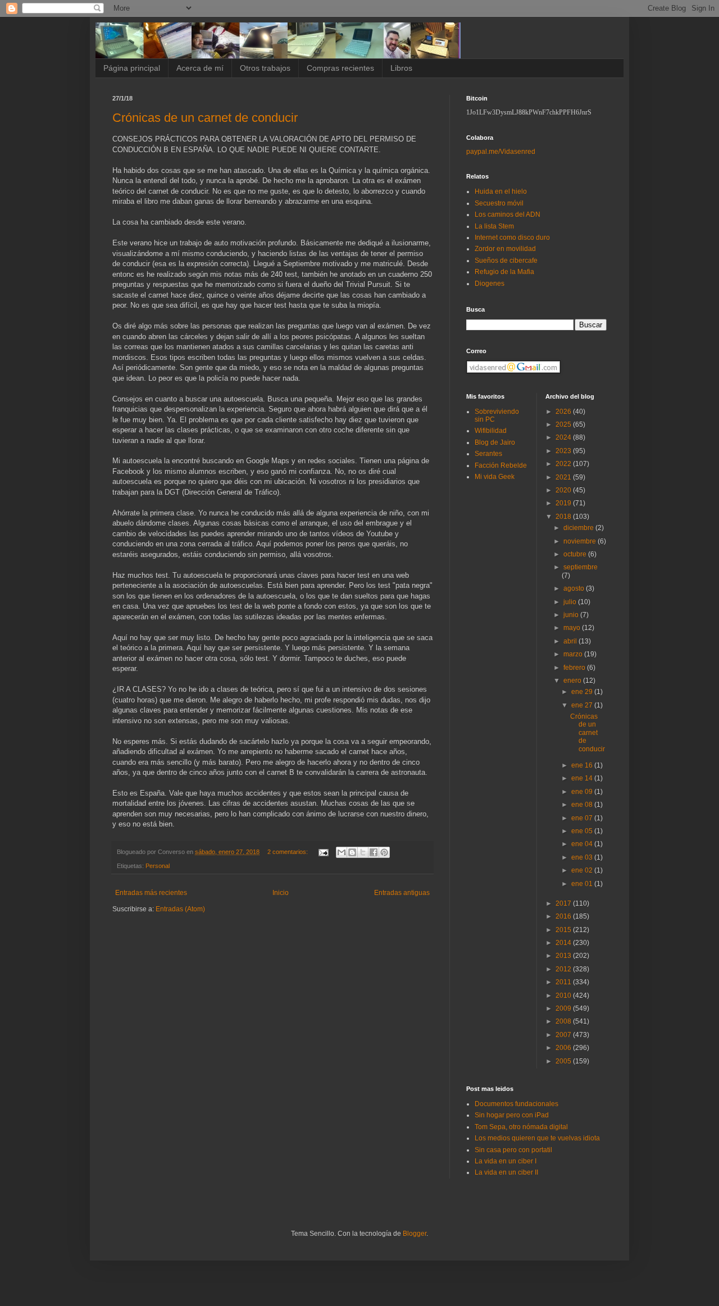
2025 (564, 424)
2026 (564, 411)
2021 (564, 477)
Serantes (488, 454)
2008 (564, 1021)
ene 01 (582, 884)
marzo (573, 654)
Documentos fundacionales (516, 1104)
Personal (157, 865)
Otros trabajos (265, 67)
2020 (564, 490)
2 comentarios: (288, 851)
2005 (564, 1061)
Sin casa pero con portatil (513, 1150)
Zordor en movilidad (505, 249)
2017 (564, 903)
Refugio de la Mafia (504, 272)
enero (573, 680)
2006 (564, 1048)
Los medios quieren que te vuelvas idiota (537, 1138)
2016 (564, 916)
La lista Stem (494, 226)
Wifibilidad (491, 431)
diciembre (579, 528)
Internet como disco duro (512, 237)
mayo (572, 628)
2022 (564, 464)
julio (570, 602)
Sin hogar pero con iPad (512, 1115)
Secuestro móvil (499, 203)
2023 (564, 451)
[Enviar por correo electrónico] (341, 852)
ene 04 (582, 844)
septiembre (580, 567)
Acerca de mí (200, 67)
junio (571, 615)
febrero (575, 668)
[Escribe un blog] (352, 852)
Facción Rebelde (501, 465)
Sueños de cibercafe (506, 260)
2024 (564, 437)
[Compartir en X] (362, 852)
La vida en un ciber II (506, 1172)
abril (571, 641)
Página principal (131, 67)
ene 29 (582, 692)
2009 (564, 1008)
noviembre (580, 541)
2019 (564, 503)
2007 (564, 1035)
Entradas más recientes (151, 893)
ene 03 (582, 857)
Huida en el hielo (501, 191)
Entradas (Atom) (180, 909)
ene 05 (582, 831)
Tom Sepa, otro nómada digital (521, 1127)
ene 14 (582, 778)
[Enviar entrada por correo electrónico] (323, 851)
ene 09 (582, 792)
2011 (564, 982)
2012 (564, 969)
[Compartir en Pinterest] (384, 852)
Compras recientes (340, 67)
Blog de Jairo (495, 442)
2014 (564, 943)
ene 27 (582, 705)
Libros (401, 67)
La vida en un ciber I (505, 1161)
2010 (564, 995)
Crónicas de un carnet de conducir (205, 118)
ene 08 (582, 805)
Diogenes (489, 283)
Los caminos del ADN (507, 214)
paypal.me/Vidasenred (500, 152)
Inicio (280, 893)
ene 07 (582, 818)
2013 (564, 956)
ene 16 (582, 765)
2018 (564, 516)
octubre (575, 554)
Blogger (414, 1233)
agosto (574, 588)
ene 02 (582, 870)
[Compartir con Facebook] (373, 852)
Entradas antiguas (402, 893)
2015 (564, 930)
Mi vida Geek (495, 477)
